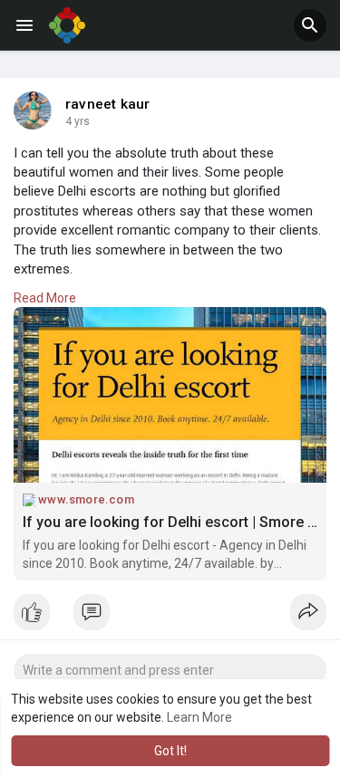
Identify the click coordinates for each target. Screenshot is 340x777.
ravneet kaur (107, 104)
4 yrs (77, 121)
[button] (310, 25)
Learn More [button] (199, 717)
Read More (45, 298)
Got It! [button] (170, 750)
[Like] (170, 616)
